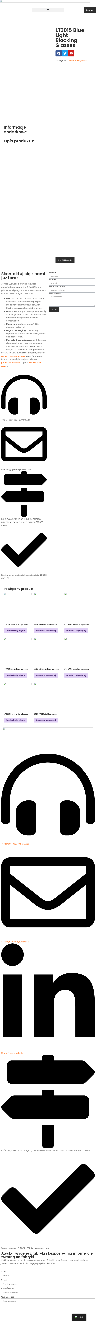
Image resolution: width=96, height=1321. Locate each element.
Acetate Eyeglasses (78, 60)
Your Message (7, 1297)
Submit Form (8, 1317)
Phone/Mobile (7, 1289)
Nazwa (52, 273)
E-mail (52, 280)
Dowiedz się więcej (15, 630)
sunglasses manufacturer (13, 356)
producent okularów (10, 362)
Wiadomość (55, 294)
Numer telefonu (57, 287)
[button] (48, 10)
